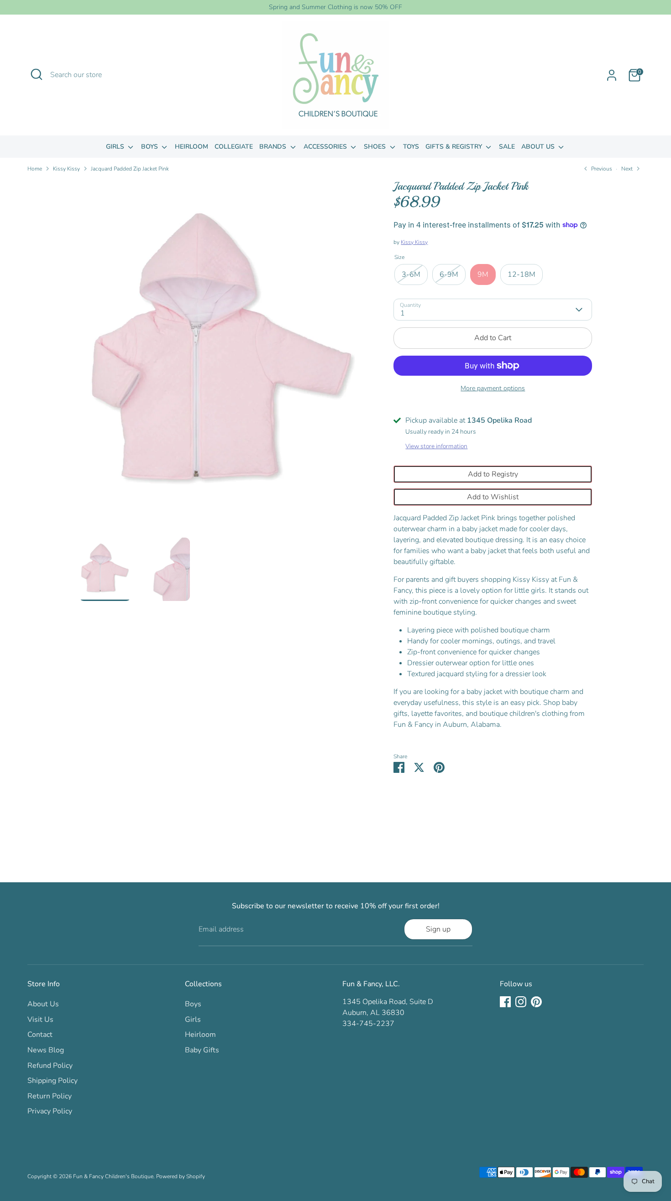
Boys (150, 146)
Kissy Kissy (66, 168)
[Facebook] (505, 1001)
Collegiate (234, 146)
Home (34, 168)
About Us (538, 146)
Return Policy (49, 1096)
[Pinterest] (536, 1001)
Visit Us (40, 1020)
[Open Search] (36, 74)
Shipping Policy (52, 1081)
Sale (507, 146)
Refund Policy (50, 1066)
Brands (273, 146)
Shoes (376, 146)
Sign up (438, 929)
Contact (39, 1035)
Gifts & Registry (454, 146)
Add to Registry (493, 474)
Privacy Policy (49, 1111)
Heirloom (191, 146)
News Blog (45, 1050)
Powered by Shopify (180, 1176)
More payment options (493, 388)
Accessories (326, 146)
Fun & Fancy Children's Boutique (113, 1176)
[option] (223, 359)
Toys (411, 146)
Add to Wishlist (493, 497)
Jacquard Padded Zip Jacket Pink (130, 168)
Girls (116, 146)
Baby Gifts (202, 1050)
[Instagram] (520, 1001)
